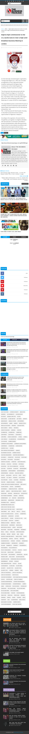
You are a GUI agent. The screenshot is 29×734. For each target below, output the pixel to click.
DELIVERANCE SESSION (6, 452)
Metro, (20, 47)
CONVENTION (11, 445)
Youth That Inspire (16, 604)
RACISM (25, 554)
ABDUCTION (22, 412)
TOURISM (13, 592)
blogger (5, 237)
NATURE (8, 534)
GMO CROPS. (23, 484)
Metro (6, 29)
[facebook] (5, 1)
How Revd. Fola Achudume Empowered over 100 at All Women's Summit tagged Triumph (17, 647)
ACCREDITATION (19, 414)
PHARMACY (15, 545)
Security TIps (10, 568)
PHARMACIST (9, 545)
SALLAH (19, 563)
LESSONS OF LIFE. (19, 518)
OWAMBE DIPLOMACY (5, 543)
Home (2, 29)
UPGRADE (19, 597)
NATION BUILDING (20, 531)
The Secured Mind (5, 592)
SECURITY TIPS (18, 568)
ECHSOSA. (9, 464)
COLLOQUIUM (4, 441)
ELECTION (22, 466)
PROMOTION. (19, 554)
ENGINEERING (4, 470)
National (3, 534)
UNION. (13, 597)
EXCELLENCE (8, 475)
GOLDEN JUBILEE (4, 486)
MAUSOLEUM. (19, 525)
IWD (9, 511)
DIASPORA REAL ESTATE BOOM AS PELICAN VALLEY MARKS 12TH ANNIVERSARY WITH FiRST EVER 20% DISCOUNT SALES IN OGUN (16, 344)
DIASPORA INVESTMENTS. (18, 455)
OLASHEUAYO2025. (5, 540)
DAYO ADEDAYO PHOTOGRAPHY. (7, 450)
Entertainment (12, 470)
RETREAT (11, 561)
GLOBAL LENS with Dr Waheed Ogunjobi (10, 484)
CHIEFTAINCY (4, 434)
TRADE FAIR (3, 595)
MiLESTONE (19, 527)
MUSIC (2, 531)
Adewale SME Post (11, 416)
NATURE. (14, 534)
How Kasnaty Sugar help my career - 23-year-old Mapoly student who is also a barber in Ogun (17, 625)
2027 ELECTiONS (4, 412)
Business (16, 427)
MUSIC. (7, 531)
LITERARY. (17, 520)
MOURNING (23, 529)
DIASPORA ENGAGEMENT (6, 455)
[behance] (19, 1)
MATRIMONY (12, 525)
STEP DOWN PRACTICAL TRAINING (20, 577)
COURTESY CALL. (4, 448)
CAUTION (19, 430)
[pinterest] (11, 1)
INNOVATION (4, 500)
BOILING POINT (21, 425)
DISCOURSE (10, 459)
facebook (23, 237)
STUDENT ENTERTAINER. (6, 583)
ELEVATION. (15, 468)
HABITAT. (8, 491)
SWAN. (2, 586)
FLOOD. (10, 479)
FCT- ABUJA (9, 477)
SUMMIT (24, 583)
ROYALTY (14, 563)
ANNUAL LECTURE (12, 421)
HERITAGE (10, 493)
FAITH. (24, 475)
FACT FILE (15, 475)
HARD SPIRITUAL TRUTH (16, 491)
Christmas (3, 436)
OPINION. (18, 540)
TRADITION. (10, 595)
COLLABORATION (12, 439)
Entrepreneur (4, 473)
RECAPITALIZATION (5, 559)
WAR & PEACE (22, 599)
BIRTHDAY (14, 425)
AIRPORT (25, 418)
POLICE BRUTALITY (13, 547)
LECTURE (17, 516)
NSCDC (25, 536)
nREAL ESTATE (19, 536)
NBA (18, 534)
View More (25, 183)
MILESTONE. (10, 529)
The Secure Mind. (15, 590)
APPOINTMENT (21, 421)
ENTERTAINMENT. (20, 470)
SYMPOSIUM (8, 586)
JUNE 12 (13, 511)
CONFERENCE (4, 445)
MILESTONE (3, 529)
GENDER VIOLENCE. (11, 482)
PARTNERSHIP (15, 543)
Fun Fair (3, 482)
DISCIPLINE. (24, 457)
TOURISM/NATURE (20, 592)
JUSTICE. (17, 513)
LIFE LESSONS (4, 520)
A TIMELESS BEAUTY (14, 412)
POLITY (25, 550)
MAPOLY (18, 522)
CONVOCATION (19, 445)
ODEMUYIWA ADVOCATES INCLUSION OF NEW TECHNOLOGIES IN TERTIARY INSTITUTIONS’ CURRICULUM (15, 378)
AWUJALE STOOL (22, 423)
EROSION (11, 473)
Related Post (5, 184)
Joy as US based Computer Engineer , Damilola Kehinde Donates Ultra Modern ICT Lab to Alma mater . (16, 397)
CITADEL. (25, 436)
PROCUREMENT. (12, 554)
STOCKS (3, 579)
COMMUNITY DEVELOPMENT (7, 443)
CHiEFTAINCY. (11, 434)
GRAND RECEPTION (13, 488)
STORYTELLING (9, 579)
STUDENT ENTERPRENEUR (6, 581)
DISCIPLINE (17, 457)
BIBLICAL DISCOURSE (5, 425)
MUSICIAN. (12, 531)
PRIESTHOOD (18, 552)
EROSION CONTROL (19, 473)
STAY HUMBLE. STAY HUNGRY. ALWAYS (16, 652)
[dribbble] (15, 1)
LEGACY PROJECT (4, 518)
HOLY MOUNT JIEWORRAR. (6, 495)
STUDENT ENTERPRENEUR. (19, 581)
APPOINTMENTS (4, 423)
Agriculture (4, 418)
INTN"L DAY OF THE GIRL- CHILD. (8, 509)
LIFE (25, 518)
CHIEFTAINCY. (18, 434)
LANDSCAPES (4, 516)
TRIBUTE (9, 597)
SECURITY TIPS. (4, 570)
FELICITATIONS (4, 479)
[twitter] (7, 1)
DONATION (14, 461)
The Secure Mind (12, 588)
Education (3, 466)
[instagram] (21, 1)
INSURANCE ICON (19, 500)
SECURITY (3, 568)
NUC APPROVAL (4, 538)
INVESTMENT (4, 511)
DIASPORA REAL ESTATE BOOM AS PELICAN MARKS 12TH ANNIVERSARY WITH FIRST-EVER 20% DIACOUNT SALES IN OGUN (17, 351)
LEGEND (11, 518)
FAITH (20, 475)
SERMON (11, 570)
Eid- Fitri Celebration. (13, 466)
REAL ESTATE (12, 556)
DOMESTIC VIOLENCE (5, 461)
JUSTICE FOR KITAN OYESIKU (7, 513)
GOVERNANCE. (4, 488)
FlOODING (16, 479)
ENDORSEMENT (23, 468)
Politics (14, 550)
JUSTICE (23, 511)
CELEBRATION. (12, 432)
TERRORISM (3, 588)
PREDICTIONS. (11, 552)
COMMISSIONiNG (12, 441)
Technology (23, 586)
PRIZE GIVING (4, 554)
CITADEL (20, 436)
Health (24, 491)
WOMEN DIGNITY (16, 602)
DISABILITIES (10, 457)
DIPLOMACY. (3, 457)
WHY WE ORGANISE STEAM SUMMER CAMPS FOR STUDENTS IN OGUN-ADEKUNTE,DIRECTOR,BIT (17, 640)
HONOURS (21, 495)
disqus (14, 237)
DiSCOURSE (3, 459)
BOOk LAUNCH (4, 427)
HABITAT (3, 491)
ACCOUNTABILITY (10, 414)
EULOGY (3, 475)
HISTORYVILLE (24, 493)
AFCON (18, 416)
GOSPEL (11, 486)
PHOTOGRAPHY (4, 547)
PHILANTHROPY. (23, 545)
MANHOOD (13, 522)
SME (21, 570)
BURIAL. (10, 427)
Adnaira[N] (25, 135)
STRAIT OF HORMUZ (18, 579)
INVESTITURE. (19, 509)
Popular (14, 339)
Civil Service (4, 439)
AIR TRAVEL (19, 418)
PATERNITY (21, 543)
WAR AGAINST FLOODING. (6, 602)
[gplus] (9, 1)
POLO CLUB (3, 552)
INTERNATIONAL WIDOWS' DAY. (7, 504)
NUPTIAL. (16, 538)
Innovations (11, 500)
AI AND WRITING (11, 418)
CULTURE (12, 448)
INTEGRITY (13, 502)
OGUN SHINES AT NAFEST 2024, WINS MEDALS (11, 231)
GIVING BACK (19, 482)
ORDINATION (24, 540)
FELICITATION (22, 477)
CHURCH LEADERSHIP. (12, 436)
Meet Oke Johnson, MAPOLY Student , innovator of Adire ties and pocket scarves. (17, 717)
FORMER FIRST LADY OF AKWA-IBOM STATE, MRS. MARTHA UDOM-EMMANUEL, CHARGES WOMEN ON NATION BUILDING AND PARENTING (14, 216)
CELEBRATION (4, 432)
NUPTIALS (22, 538)
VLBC (9, 599)
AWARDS (15, 423)
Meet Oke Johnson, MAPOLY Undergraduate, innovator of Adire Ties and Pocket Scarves (17, 710)
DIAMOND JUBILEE (16, 452)
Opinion (13, 540)
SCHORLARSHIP (4, 565)
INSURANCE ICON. (5, 502)
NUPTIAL (11, 538)
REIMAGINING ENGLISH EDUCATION (18, 559)
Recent (5, 339)
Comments (24, 339)
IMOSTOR (14, 497)
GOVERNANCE (18, 486)
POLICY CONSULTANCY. (6, 550)
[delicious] (23, 1)
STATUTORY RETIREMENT (6, 577)
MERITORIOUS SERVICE (6, 527)
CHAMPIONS (18, 432)
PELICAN (3, 545)
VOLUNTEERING (14, 599)
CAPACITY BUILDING (5, 430)
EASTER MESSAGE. (21, 461)
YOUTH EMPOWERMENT (6, 604)
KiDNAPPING (23, 513)
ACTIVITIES (3, 416)
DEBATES (18, 450)
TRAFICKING (16, 595)
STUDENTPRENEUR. (17, 583)
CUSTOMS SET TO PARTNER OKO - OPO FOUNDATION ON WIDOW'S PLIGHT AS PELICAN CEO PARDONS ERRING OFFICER (14, 199)
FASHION (3, 477)
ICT (10, 497)
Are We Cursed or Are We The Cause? (16, 670)
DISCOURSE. (17, 459)
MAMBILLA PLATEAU (5, 522)
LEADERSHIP (11, 516)
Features (15, 477)
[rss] (17, 1)
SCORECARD (12, 565)
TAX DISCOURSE (16, 586)
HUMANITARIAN (4, 497)
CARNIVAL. (13, 430)
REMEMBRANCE (4, 561)
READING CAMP (4, 556)
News (22, 534)
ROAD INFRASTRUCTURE (6, 563)
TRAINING (23, 595)
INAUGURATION (21, 497)
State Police (15, 574)
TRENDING (3, 597)
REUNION (16, 561)
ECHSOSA (3, 464)
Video (24, 597)
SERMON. (17, 570)
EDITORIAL (15, 464)
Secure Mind (19, 565)
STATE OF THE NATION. (6, 572)
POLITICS (20, 550)
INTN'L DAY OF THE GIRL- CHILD (8, 507)
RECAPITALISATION (20, 556)
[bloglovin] (13, 1)
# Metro (6, 132)
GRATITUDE (21, 488)
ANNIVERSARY (4, 421)
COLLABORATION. (21, 439)
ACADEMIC (3, 414)
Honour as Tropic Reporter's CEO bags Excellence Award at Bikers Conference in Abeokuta (17, 703)
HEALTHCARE (3, 493)
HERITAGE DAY (17, 493)
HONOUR (15, 495)
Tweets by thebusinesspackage (7, 336)
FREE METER (22, 479)
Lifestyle (11, 520)
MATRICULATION (4, 525)
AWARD (11, 423)
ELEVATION (9, 468)
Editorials (21, 464)
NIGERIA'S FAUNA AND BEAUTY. (7, 536)
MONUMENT (16, 529)
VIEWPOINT (3, 599)
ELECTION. (3, 468)
